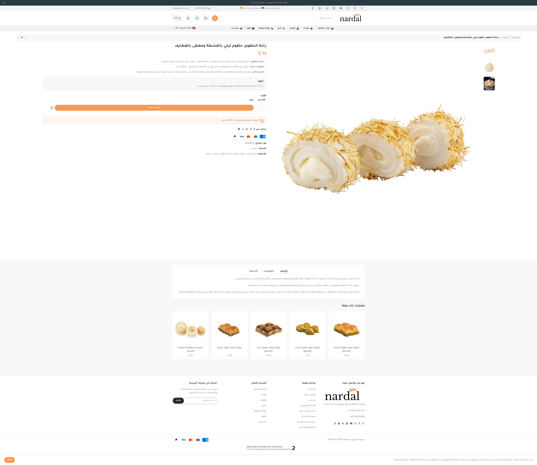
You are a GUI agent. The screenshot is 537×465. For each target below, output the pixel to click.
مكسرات (262, 422)
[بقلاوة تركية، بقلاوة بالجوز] (230, 329)
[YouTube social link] (341, 8)
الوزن (263, 95)
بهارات (263, 395)
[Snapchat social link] (320, 8)
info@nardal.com (356, 411)
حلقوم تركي (251, 154)
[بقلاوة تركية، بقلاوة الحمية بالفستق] (347, 329)
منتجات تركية (212, 154)
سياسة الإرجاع (309, 416)
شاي (264, 406)
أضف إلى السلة (154, 108)
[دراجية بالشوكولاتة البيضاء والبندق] (191, 329)
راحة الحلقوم (226, 154)
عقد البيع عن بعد (307, 411)
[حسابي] (188, 18)
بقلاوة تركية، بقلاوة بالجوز (229, 348)
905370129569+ (357, 417)
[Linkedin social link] (327, 8)
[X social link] (355, 8)
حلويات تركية (239, 154)
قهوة (263, 416)
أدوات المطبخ (259, 389)
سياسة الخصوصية (306, 422)
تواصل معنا (310, 395)
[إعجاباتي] (197, 18)
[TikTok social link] (313, 8)
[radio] (261, 100)
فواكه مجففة (260, 411)
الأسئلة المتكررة (308, 406)
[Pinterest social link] (334, 8)
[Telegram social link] (239, 129)
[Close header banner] (3, 3)
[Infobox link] (202, 8)
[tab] (284, 271)
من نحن (312, 400)
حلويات (505, 37)
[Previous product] (25, 37)
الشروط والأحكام (307, 427)
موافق (9, 460)
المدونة (312, 389)
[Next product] (18, 37)
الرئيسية (516, 37)
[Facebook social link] (362, 8)
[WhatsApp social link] (243, 129)
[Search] (215, 18)
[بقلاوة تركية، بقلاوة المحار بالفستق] (308, 329)
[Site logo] (351, 18)
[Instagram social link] (348, 8)
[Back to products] (22, 37)
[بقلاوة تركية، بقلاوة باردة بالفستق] (269, 329)
